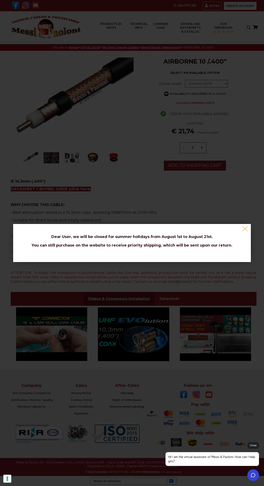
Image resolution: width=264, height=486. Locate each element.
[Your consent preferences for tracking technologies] (7, 479)
